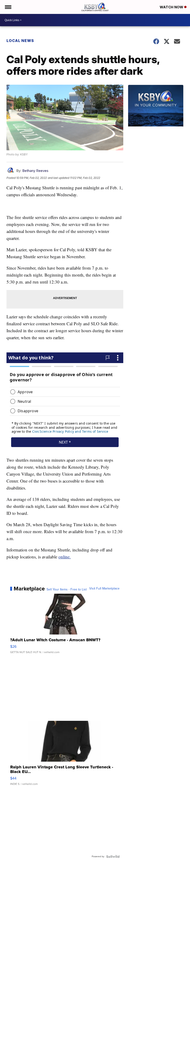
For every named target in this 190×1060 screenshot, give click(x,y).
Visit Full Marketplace (104, 588)
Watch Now (172, 7)
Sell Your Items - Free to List (67, 589)
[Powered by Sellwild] (113, 856)
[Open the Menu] (7, 7)
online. (64, 557)
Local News (20, 40)
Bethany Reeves (35, 170)
